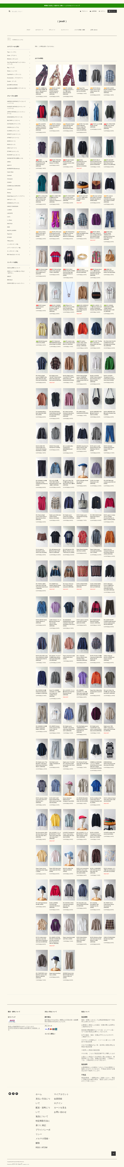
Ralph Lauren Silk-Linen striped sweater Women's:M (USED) (55, 516)
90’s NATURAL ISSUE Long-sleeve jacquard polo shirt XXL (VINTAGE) (68, 905)
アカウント (85, 11)
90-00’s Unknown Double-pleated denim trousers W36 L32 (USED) (109, 448)
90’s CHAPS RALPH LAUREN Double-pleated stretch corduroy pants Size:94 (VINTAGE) (110, 622)
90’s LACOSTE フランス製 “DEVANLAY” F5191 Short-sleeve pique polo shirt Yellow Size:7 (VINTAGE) (55, 835)
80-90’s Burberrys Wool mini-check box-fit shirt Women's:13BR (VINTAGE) (96, 940)
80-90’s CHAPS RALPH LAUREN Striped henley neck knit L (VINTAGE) (110, 90)
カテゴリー (38, 29)
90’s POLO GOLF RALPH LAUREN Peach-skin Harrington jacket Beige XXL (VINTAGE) (110, 343)
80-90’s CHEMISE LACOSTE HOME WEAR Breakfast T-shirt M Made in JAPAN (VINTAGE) (55, 308)
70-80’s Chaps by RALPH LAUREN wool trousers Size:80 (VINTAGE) (109, 658)
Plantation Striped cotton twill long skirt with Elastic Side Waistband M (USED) (68, 126)
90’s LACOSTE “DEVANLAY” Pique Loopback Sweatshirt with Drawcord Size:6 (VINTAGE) (41, 127)
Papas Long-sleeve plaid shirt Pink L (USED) (69, 938)
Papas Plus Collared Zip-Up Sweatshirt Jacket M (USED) (96, 692)
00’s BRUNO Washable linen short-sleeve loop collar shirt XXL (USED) (82, 800)
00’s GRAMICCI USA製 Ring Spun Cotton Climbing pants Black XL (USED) (42, 483)
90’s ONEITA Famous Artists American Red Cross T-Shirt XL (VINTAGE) (54, 728)
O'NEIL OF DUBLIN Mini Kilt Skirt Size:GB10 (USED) (109, 939)
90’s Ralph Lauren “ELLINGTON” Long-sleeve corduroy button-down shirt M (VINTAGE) (96, 728)
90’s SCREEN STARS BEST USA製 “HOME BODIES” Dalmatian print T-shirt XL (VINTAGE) (109, 308)
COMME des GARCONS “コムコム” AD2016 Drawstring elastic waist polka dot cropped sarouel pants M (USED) (96, 765)
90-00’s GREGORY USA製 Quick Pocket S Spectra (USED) (96, 413)
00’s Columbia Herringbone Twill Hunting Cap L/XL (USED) (94, 905)
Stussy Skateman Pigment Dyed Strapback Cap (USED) (68, 800)
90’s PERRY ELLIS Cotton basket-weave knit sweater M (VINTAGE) (109, 905)
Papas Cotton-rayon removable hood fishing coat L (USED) (95, 551)
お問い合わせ (93, 29)
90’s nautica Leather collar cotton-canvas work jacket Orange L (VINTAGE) (82, 343)
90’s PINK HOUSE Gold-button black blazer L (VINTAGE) (96, 516)
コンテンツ (64, 29)
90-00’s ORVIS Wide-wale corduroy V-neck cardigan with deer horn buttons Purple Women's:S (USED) (96, 234)
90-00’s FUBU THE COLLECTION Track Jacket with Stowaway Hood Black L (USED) (41, 448)
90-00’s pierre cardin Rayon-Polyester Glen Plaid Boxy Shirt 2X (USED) (95, 448)
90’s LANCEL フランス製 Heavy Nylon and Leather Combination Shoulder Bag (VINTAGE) (96, 307)
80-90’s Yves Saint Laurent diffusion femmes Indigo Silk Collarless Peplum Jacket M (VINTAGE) (82, 127)
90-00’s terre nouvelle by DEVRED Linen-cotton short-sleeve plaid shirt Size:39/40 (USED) (82, 871)
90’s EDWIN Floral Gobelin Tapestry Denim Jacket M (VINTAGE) (55, 585)
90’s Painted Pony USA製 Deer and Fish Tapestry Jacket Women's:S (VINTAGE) (68, 234)
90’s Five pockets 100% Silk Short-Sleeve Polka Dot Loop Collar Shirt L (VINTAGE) (41, 835)
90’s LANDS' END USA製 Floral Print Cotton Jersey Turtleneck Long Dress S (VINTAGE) (55, 199)
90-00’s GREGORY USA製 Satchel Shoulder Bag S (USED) (109, 413)
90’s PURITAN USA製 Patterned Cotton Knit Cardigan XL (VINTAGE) (41, 692)
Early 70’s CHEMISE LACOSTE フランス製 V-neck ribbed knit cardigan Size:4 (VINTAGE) (55, 693)
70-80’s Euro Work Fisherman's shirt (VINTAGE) (94, 482)
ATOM (44, 1147)
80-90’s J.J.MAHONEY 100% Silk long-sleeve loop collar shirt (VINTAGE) (95, 871)
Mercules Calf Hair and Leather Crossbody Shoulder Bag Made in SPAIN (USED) (96, 198)
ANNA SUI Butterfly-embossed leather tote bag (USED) (109, 271)
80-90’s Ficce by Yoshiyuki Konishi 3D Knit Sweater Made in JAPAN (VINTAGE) (109, 552)
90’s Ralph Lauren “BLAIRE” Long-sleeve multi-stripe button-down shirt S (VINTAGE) (69, 728)
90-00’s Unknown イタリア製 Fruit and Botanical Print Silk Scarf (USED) (109, 870)
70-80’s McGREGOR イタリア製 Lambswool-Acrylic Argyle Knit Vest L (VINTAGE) (41, 163)
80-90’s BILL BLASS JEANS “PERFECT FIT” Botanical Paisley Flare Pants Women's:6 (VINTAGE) (109, 235)
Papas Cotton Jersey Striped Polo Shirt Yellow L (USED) (41, 870)
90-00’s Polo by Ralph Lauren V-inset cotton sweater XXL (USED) (95, 90)
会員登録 (94, 11)
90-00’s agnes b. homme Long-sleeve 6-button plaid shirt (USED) (82, 621)
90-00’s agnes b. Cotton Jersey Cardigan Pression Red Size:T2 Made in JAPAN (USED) (109, 517)
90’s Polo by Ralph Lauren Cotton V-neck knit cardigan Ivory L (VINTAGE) (41, 271)
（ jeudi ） (62, 21)
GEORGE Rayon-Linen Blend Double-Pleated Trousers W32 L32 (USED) (68, 975)
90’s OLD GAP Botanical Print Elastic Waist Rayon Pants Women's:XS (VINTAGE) (109, 162)
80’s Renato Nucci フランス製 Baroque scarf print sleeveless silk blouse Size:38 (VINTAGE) (96, 272)
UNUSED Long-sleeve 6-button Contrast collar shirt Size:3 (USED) (82, 447)
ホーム (9, 38)
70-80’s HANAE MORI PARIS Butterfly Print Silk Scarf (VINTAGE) (95, 585)
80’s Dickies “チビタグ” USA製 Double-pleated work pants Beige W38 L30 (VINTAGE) (55, 658)
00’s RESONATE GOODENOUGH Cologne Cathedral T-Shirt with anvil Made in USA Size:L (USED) (69, 623)
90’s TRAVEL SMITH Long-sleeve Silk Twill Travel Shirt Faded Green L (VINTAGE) (42, 586)
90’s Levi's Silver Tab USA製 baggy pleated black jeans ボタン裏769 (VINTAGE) (69, 483)
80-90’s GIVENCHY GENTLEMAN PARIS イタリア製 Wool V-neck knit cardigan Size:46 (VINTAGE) (82, 308)
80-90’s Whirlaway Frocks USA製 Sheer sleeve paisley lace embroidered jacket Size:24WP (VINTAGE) (109, 587)
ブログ (28, 29)
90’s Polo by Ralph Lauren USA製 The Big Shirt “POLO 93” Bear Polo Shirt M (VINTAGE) (41, 378)
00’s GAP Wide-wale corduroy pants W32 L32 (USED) (109, 482)
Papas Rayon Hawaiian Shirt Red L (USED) (82, 550)
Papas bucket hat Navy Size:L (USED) (55, 974)
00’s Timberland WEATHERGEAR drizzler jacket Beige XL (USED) (55, 343)
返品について (42, 1116)
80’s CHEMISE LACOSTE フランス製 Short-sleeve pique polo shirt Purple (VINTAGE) (82, 692)
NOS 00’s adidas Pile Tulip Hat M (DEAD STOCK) (68, 870)
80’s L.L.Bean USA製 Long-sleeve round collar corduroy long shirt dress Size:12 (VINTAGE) (41, 199)
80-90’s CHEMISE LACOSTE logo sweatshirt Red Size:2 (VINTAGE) (54, 905)
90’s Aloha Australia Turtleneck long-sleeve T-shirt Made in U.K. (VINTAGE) (68, 414)
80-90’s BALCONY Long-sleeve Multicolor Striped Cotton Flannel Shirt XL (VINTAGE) (42, 658)
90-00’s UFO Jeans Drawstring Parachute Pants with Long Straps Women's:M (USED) (55, 234)
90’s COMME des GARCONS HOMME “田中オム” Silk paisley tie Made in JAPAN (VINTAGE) (41, 91)
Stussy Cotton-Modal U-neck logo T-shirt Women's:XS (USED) (41, 234)
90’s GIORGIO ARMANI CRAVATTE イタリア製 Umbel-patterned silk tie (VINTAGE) (68, 91)
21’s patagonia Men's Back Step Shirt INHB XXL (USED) (41, 413)
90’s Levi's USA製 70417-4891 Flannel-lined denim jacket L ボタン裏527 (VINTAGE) (55, 483)
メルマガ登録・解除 (79, 29)
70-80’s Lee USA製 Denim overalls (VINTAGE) (96, 125)
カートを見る (60, 1107)
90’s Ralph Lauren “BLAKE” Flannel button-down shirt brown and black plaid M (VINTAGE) (55, 378)
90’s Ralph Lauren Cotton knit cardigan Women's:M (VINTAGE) (68, 516)
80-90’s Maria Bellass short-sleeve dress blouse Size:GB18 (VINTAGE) (82, 940)
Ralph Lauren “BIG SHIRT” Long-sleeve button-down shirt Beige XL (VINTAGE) (109, 728)
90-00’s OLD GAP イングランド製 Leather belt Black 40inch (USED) (82, 198)
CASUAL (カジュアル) (18, 39)
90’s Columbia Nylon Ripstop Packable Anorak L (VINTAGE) (95, 621)
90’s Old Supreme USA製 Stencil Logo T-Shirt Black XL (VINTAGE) (54, 551)
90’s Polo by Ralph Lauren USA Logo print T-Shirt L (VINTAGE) (55, 271)
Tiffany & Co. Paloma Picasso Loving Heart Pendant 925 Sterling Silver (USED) (68, 307)
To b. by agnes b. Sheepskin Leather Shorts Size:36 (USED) (41, 551)
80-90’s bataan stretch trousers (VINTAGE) (41, 307)
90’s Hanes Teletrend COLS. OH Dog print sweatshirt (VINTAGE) (68, 585)
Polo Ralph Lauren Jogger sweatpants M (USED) (54, 764)
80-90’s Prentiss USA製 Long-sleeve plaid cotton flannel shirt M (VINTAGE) (96, 658)
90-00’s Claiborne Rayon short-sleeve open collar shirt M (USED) (110, 800)
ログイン (103, 11)
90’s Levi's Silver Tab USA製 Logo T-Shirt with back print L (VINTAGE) (109, 692)
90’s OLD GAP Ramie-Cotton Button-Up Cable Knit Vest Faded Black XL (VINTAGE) (55, 414)
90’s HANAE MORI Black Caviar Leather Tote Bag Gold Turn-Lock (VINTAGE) (69, 198)
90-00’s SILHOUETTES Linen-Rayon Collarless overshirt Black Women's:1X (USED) (82, 163)
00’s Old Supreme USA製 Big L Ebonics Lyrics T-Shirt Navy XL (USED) (68, 551)
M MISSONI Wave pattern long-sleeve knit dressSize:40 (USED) (109, 764)
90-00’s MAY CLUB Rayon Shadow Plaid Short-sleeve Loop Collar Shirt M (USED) (55, 800)
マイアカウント (61, 1094)
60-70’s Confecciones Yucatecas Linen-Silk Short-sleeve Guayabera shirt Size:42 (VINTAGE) (42, 940)
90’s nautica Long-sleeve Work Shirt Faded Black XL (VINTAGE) (69, 343)
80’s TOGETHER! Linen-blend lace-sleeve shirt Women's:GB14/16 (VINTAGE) (41, 975)
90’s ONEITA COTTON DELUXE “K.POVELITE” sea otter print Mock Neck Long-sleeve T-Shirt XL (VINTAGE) (55, 940)
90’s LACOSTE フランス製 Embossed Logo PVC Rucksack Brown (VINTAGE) (68, 692)
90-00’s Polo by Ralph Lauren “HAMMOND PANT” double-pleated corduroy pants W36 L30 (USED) (82, 378)
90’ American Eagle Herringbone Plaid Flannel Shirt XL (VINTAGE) (82, 234)
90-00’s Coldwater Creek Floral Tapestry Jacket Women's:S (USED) (55, 126)
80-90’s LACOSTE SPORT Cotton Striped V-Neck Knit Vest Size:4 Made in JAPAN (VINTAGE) (96, 378)
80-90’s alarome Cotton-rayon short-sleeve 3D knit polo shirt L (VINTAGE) (41, 800)
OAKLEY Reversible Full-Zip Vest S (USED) (54, 446)
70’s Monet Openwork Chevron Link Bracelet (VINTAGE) (82, 271)
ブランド (51, 29)
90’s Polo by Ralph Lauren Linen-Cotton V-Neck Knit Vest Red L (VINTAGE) (41, 517)
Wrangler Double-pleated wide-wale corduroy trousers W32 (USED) (68, 162)
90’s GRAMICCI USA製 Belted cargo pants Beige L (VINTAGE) (41, 728)
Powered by (9, 1164)
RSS (38, 1147)
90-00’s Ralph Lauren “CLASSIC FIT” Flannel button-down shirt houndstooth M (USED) (68, 378)
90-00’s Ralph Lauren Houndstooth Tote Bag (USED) (82, 516)
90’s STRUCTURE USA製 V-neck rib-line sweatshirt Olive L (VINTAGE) (109, 126)
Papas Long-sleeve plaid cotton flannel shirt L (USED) (69, 657)
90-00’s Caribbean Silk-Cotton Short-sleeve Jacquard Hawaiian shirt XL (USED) (96, 800)
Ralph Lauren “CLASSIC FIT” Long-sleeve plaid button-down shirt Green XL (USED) (69, 764)
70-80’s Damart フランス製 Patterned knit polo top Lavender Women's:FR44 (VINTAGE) (55, 623)
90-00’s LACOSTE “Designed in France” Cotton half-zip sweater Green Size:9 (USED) (109, 378)
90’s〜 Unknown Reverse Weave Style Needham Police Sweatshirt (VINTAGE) (82, 658)
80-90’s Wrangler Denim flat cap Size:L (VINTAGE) (82, 482)
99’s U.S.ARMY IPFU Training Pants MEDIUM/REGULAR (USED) (68, 448)
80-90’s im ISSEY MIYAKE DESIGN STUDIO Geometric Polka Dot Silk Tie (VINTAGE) (54, 91)
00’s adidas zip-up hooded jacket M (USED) (82, 412)
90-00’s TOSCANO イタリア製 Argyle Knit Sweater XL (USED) (55, 161)
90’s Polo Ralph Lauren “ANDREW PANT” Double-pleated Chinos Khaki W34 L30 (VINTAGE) (82, 729)
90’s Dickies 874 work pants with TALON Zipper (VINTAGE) (82, 764)
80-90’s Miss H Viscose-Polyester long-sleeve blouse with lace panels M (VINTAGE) (96, 162)
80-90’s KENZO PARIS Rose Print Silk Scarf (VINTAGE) (82, 585)
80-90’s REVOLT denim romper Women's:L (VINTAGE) (41, 621)
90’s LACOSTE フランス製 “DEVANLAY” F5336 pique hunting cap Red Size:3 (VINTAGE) (82, 835)
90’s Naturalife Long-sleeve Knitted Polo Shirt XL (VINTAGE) (82, 904)
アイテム (113, 11)
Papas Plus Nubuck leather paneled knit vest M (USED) (82, 90)
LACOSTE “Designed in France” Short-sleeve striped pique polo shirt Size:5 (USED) (68, 835)
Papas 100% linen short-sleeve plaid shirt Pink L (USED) (55, 870)
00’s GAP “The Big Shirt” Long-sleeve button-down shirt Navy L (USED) (96, 343)
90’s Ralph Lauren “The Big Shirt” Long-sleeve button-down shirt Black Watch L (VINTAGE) (41, 764)
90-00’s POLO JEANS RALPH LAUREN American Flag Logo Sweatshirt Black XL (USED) (69, 272)
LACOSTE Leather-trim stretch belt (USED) (109, 833)
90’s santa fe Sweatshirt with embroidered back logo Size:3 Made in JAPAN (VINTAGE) (109, 199)
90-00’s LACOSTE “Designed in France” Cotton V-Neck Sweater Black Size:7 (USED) (95, 835)
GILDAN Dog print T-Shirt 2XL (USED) (41, 342)
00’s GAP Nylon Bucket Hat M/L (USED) (41, 903)
